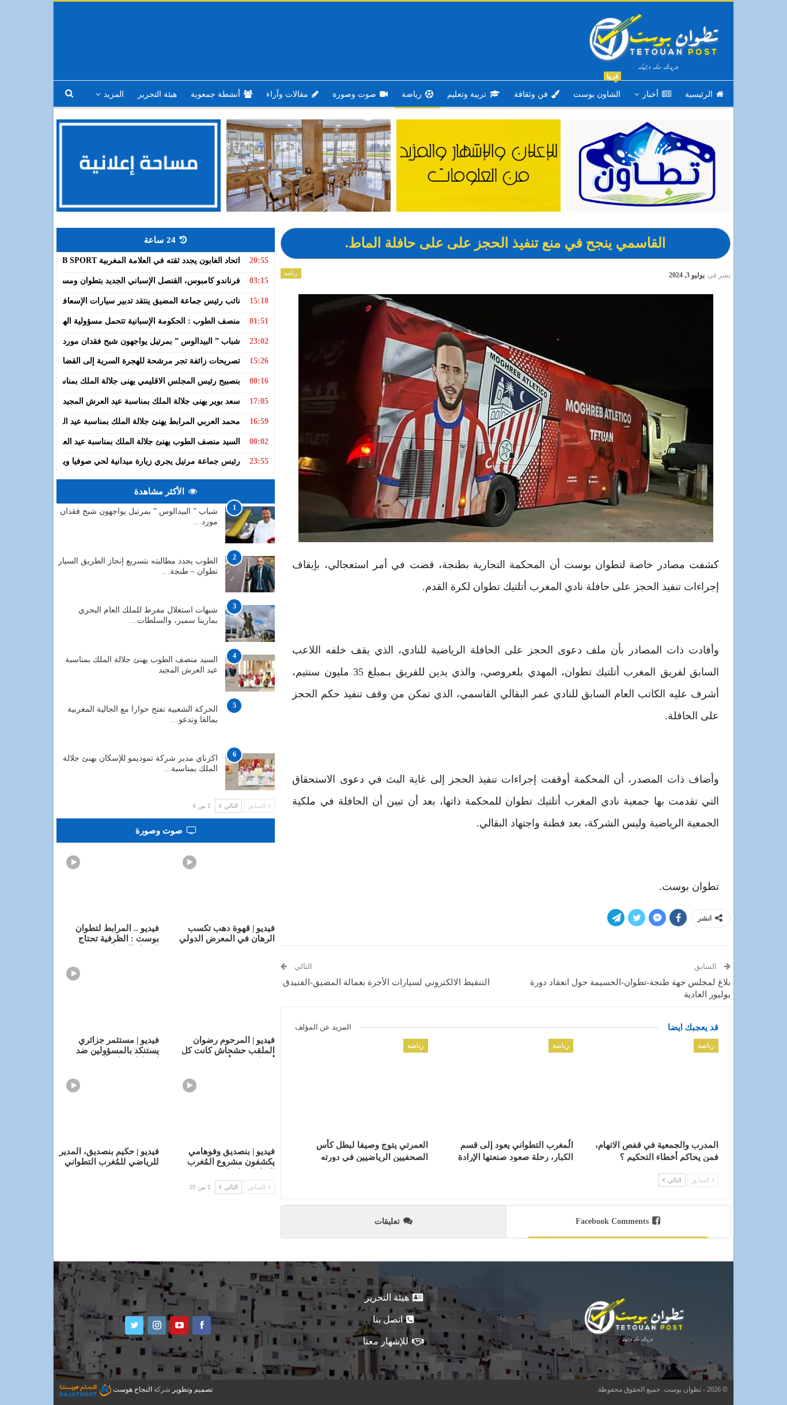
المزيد (114, 94)
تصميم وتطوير (192, 1389)
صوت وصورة (354, 94)
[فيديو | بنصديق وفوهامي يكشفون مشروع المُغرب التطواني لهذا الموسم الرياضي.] (224, 1104)
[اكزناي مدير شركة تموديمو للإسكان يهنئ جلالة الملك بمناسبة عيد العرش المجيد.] (250, 771)
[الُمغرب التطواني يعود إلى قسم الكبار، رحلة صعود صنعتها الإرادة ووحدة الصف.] (505, 1086)
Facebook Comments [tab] (612, 1221)
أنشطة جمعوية (215, 94)
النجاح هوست (131, 1389)
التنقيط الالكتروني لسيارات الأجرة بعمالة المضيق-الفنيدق (385, 982)
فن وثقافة (531, 94)
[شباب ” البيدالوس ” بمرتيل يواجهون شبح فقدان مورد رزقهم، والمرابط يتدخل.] (250, 524)
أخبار (650, 94)
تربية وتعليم (466, 94)
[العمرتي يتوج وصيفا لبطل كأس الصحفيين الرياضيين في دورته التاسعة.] (360, 1086)
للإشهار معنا (385, 1341)
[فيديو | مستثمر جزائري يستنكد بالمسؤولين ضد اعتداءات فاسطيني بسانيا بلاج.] (107, 992)
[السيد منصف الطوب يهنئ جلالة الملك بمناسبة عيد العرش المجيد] (250, 673)
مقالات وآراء (287, 94)
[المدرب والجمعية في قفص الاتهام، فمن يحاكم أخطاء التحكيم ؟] (651, 1086)
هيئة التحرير (157, 94)
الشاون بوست (596, 90)
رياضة (412, 94)
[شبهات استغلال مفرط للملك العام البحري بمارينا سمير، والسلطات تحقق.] (250, 623)
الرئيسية (699, 94)
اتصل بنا (388, 1319)
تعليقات (387, 1221)
